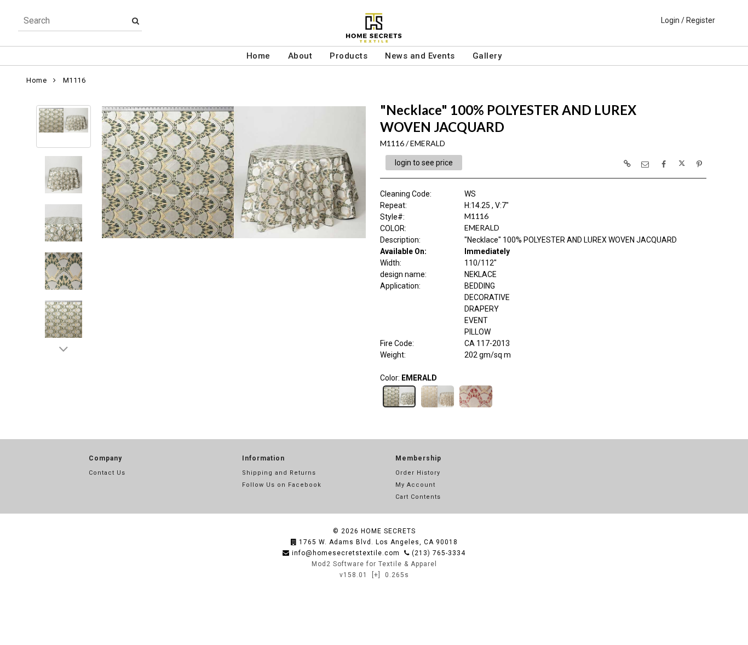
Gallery (487, 56)
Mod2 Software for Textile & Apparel (374, 564)
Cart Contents (418, 496)
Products (348, 56)
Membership (418, 458)
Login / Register (688, 20)
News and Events (420, 56)
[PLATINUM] (437, 406)
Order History (417, 472)
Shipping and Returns (279, 472)
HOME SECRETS (388, 531)
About (300, 56)
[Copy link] (627, 163)
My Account (415, 484)
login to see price (424, 162)
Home (258, 56)
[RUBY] (476, 406)
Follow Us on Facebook (281, 484)
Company (105, 458)
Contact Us (107, 472)
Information (263, 458)
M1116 (74, 80)
